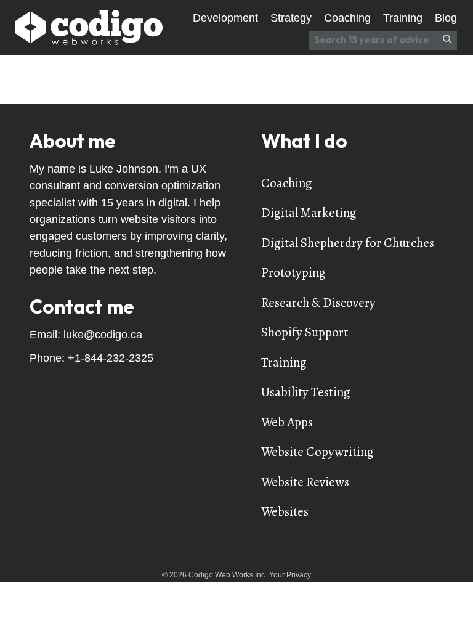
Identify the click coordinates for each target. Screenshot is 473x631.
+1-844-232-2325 (110, 357)
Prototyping (293, 272)
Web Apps (287, 422)
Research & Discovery (318, 302)
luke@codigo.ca (102, 334)
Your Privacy (290, 575)
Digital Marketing (309, 212)
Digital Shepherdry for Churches (347, 242)
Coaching (286, 183)
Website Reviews (305, 482)
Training (284, 362)
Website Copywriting (317, 451)
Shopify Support (304, 332)
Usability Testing (305, 392)
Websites (285, 511)
